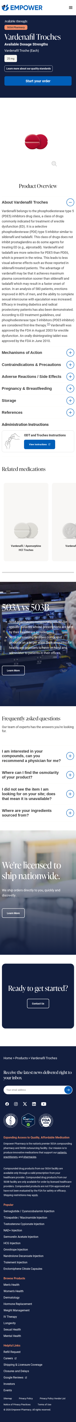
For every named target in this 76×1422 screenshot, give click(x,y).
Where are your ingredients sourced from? (27, 812)
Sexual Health (12, 1329)
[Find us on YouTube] (43, 1104)
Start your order (38, 81)
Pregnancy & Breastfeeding (27, 388)
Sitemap (8, 1398)
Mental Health (12, 1336)
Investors (9, 1384)
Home (8, 1058)
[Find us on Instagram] (15, 1104)
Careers (10, 1358)
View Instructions (36, 443)
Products (21, 1058)
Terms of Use (44, 1404)
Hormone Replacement (18, 1304)
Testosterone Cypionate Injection (24, 1224)
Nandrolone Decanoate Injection (23, 1256)
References (12, 412)
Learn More (13, 670)
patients (61, 1152)
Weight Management (17, 1310)
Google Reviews (14, 1377)
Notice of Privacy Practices (17, 1404)
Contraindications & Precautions (31, 364)
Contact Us (38, 1003)
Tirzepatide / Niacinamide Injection (25, 1217)
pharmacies (29, 1157)
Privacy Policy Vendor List (52, 1398)
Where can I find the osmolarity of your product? (30, 774)
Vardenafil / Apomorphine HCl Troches (26, 548)
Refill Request (12, 1352)
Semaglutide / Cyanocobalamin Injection (29, 1211)
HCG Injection (12, 1243)
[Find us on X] (25, 1104)
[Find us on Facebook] (7, 1104)
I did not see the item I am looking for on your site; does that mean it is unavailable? (28, 794)
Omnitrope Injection (16, 1249)
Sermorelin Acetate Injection (21, 1236)
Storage (9, 400)
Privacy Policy (26, 1398)
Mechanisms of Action (22, 352)
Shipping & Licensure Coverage (23, 1364)
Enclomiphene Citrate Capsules (23, 1268)
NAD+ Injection (13, 1230)
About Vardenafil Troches (25, 202)
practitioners (10, 1157)
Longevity (10, 1323)
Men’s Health (11, 1284)
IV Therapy (10, 1316)
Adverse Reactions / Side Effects (31, 376)
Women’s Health (14, 1291)
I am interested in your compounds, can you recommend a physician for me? (31, 756)
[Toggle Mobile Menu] (70, 8)
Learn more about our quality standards (28, 68)
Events (8, 1390)
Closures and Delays (16, 1371)
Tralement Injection (15, 1262)
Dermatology (12, 1297)
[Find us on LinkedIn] (34, 1104)
